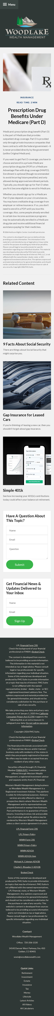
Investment (27, 977)
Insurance (27, 984)
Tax (27, 988)
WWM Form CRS (27, 839)
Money (27, 992)
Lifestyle (27, 996)
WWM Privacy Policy (27, 845)
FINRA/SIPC (22, 770)
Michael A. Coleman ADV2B (27, 861)
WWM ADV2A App (27, 856)
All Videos (27, 1004)
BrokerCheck (38, 651)
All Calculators (27, 1008)
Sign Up (20, 621)
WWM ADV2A (27, 850)
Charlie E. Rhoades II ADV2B (27, 867)
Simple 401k (13, 490)
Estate (27, 981)
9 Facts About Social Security (27, 344)
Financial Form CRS (29, 645)
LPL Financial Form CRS (27, 829)
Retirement (27, 973)
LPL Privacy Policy (27, 834)
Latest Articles (27, 1000)
